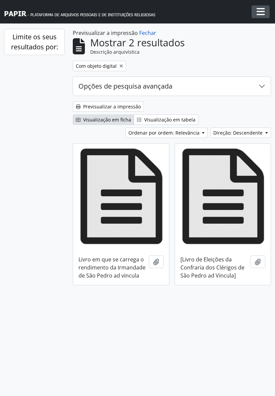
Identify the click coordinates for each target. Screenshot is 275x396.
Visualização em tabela (169, 119)
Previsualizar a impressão (111, 106)
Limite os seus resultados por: (34, 41)
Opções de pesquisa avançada (125, 86)
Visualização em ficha (106, 119)
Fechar (147, 33)
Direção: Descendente (238, 133)
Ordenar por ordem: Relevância (164, 133)
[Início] (83, 11)
